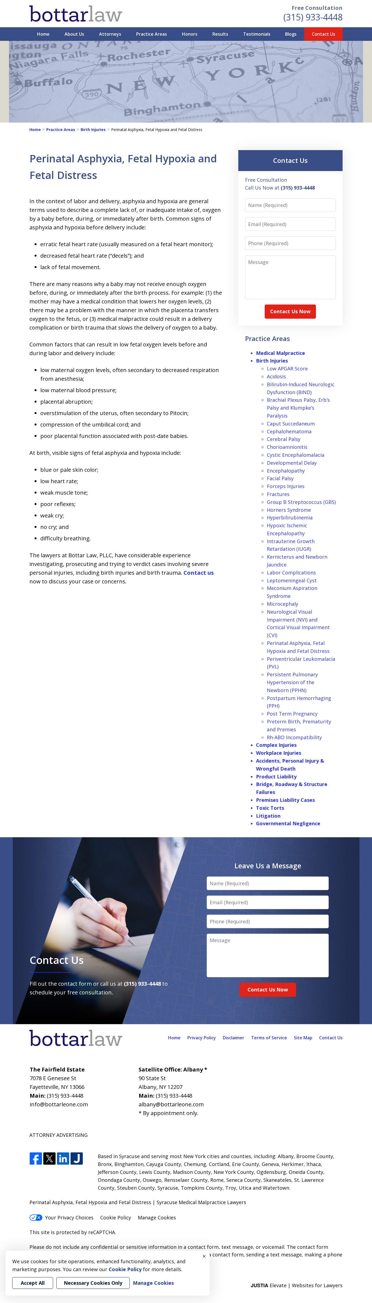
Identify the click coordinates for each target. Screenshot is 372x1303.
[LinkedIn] (63, 1158)
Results (220, 34)
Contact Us (323, 34)
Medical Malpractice (280, 353)
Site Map (303, 1038)
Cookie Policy (115, 1217)
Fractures (278, 494)
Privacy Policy (201, 1038)
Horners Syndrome (289, 510)
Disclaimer (233, 1038)
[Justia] (77, 1158)
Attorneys (110, 34)
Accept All (33, 1283)
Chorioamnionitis (287, 447)
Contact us (199, 572)
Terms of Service (269, 1038)
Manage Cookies (157, 1217)
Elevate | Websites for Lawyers (297, 1285)
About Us (74, 34)
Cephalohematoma (289, 431)
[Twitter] (49, 1158)
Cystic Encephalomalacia (295, 455)
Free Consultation (317, 7)
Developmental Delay (292, 462)
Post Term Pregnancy (292, 713)
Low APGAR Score (287, 368)
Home (43, 34)
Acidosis (276, 376)
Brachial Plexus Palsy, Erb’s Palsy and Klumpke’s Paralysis (298, 408)
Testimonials (256, 34)
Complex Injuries (276, 745)
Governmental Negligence (288, 823)
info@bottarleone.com (59, 1104)
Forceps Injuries (285, 486)
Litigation (268, 815)
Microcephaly (282, 604)
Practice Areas (151, 34)
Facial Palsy (280, 478)
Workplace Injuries (278, 753)
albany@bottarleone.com (171, 1104)
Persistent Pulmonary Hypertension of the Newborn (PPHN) (292, 682)
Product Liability (276, 776)
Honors (189, 34)
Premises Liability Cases (285, 800)
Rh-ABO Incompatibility (294, 737)
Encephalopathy (286, 470)
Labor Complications (291, 572)
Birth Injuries (93, 129)
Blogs (291, 34)
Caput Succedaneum (291, 423)
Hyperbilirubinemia (290, 517)
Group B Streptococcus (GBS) (301, 502)
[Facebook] (36, 1158)
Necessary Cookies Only (93, 1283)
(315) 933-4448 (313, 17)
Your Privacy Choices (69, 1217)
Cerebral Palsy (283, 439)
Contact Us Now (290, 311)
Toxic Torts (270, 808)
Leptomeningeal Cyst (292, 580)
